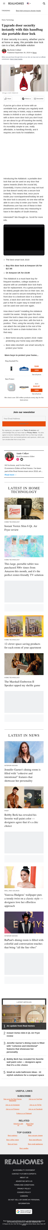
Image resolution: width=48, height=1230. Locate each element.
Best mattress (12, 1135)
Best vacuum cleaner (35, 1135)
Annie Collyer (15, 50)
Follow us (28, 99)
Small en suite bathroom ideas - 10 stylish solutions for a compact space (25, 1073)
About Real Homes (29, 1124)
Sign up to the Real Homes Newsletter (12, 1099)
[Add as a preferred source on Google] (24, 1211)
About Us (24, 1177)
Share (9, 99)
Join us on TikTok (35, 1105)
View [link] (37, 370)
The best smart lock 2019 (17, 260)
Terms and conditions (24, 1185)
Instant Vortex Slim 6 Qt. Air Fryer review (23, 1034)
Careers (24, 1196)
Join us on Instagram (12, 1105)
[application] (24, 238)
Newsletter (40, 99)
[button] (24, 367)
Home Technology (8, 20)
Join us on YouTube (35, 1099)
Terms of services (30, 430)
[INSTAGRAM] (18, 459)
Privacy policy (24, 1189)
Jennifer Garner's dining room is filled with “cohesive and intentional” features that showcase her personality (25, 1047)
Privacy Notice (32, 432)
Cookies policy (24, 1192)
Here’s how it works (16, 59)
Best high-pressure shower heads (28, 11)
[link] (11, 369)
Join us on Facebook (35, 1109)
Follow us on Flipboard (24, 1113)
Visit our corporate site (33, 1222)
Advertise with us (18, 1124)
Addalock (22, 178)
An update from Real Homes (21, 1026)
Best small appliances (35, 1144)
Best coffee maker (12, 1140)
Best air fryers (12, 1144)
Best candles (24, 1148)
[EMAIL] (22, 459)
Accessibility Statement (24, 1170)
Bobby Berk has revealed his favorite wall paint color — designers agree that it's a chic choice (25, 1062)
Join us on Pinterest (12, 1109)
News (35, 53)
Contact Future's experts (24, 1174)
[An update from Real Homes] (24, 1017)
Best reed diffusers (35, 1140)
